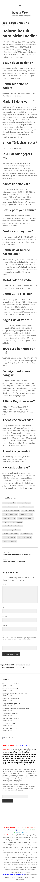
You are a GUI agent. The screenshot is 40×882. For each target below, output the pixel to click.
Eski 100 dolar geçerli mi (11, 534)
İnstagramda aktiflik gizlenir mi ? (11, 704)
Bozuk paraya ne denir (10, 514)
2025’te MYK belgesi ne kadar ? (11, 699)
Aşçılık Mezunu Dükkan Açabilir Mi (16, 554)
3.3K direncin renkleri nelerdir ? (11, 684)
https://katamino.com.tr (21, 665)
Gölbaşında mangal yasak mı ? (11, 728)
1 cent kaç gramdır (9, 503)
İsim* (4, 607)
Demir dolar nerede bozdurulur (13, 522)
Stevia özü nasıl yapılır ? (9, 723)
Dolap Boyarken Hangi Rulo (13, 561)
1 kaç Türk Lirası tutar (26, 507)
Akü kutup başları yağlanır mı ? (11, 718)
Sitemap (22, 667)
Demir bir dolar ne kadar (25, 518)
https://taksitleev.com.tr (9, 667)
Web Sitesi (5, 625)
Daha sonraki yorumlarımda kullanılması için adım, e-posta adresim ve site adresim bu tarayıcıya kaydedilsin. (19, 638)
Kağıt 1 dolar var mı (9, 537)
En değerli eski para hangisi (11, 530)
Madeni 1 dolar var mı (24, 537)
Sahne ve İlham (20, 13)
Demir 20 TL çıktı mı (9, 518)
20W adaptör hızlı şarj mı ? (10, 714)
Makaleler (11, 498)
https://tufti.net (6, 665)
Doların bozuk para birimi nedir (13, 526)
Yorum (4, 584)
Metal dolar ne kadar (10, 541)
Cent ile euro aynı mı (26, 514)
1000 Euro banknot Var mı (11, 511)
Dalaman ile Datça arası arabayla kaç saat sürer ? (16, 709)
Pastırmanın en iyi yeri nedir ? (10, 689)
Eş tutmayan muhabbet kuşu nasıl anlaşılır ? (14, 694)
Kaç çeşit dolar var (26, 534)
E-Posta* (4, 616)
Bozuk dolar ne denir (28, 511)
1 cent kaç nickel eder (24, 503)
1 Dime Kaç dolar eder (10, 507)
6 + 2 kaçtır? (6, 644)
